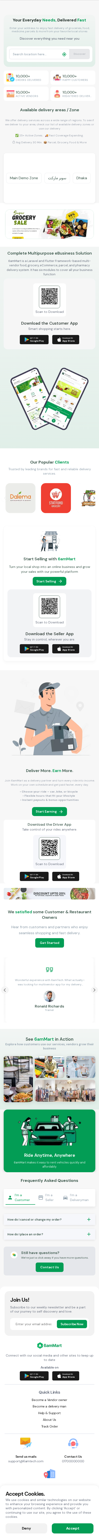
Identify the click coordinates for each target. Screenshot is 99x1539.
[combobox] (36, 54)
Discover (80, 54)
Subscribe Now (72, 1324)
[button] (49, 1219)
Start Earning (46, 811)
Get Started (49, 943)
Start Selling (46, 581)
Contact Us (49, 1267)
